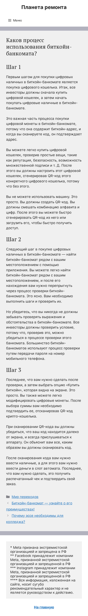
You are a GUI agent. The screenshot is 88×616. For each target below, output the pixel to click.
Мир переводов (25, 497)
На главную (44, 607)
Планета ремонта (44, 7)
